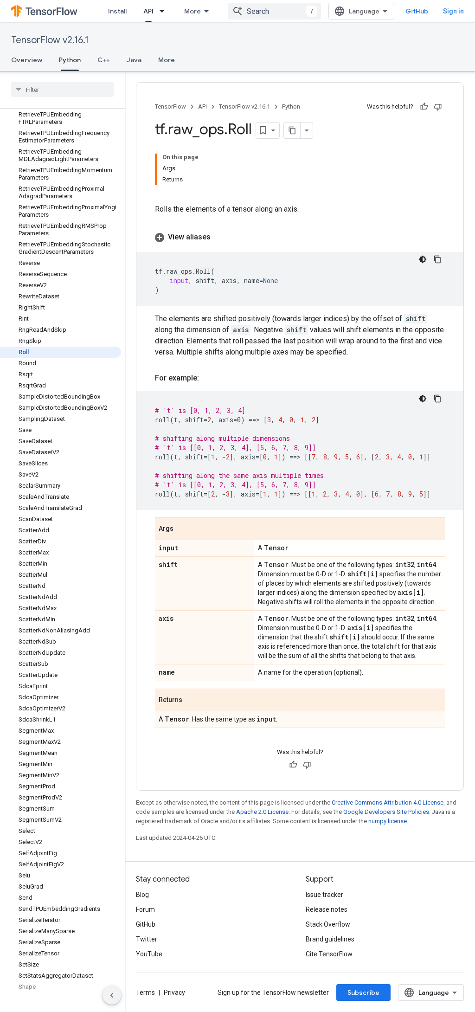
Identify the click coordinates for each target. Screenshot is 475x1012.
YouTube (149, 954)
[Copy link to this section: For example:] (208, 378)
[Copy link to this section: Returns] (191, 700)
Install (117, 11)
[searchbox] (62, 89)
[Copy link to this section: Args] (182, 529)
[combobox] (274, 11)
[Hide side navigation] (112, 995)
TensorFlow (170, 106)
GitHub (416, 11)
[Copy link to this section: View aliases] (220, 237)
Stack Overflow (328, 924)
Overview (26, 60)
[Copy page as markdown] (292, 130)
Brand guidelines (330, 939)
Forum (145, 909)
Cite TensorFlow (329, 954)
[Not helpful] (438, 107)
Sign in (453, 11)
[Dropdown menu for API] (165, 11)
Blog (142, 894)
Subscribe (363, 992)
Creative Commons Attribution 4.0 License (387, 802)
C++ (103, 60)
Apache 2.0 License (262, 811)
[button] (300, 237)
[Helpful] (424, 107)
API (148, 11)
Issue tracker (324, 894)
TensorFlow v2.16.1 (50, 40)
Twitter (146, 939)
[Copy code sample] (437, 259)
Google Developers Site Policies (386, 811)
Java (134, 60)
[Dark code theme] (422, 259)
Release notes (326, 909)
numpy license (387, 821)
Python (70, 60)
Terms (145, 992)
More (192, 11)
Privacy (174, 992)
